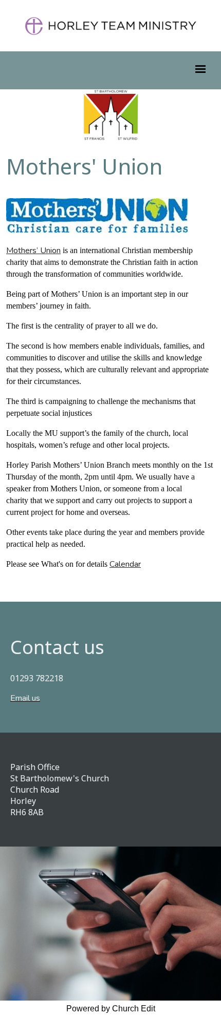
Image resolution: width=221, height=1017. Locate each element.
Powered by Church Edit (110, 1008)
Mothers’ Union (33, 250)
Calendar (125, 564)
